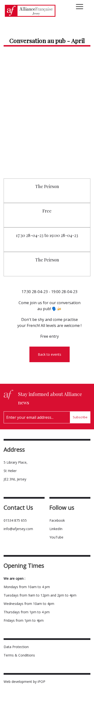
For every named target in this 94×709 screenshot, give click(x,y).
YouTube (56, 537)
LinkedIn (55, 528)
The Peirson (47, 186)
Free (47, 211)
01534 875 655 (15, 520)
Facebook (57, 520)
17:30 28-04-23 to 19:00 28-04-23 (47, 235)
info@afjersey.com (18, 528)
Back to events (49, 354)
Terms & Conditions (19, 655)
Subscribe (80, 417)
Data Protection (16, 646)
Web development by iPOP (24, 681)
